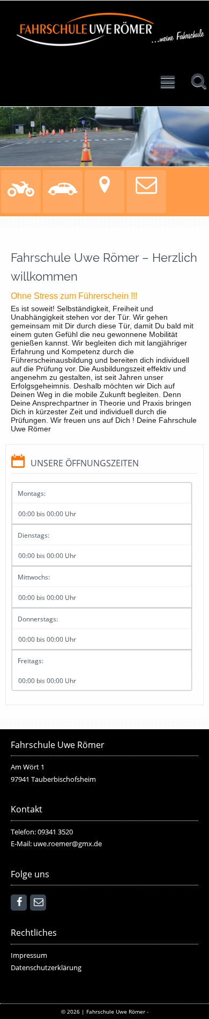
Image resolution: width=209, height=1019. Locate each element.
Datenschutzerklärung (46, 967)
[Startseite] (110, 31)
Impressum (29, 955)
